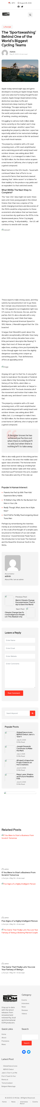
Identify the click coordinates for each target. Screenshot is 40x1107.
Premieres (5, 1041)
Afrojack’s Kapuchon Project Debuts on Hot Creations (25, 762)
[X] (29, 1052)
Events (24, 1000)
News (24, 1007)
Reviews (25, 1010)
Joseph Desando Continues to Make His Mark (24, 748)
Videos (24, 1014)
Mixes (4, 1044)
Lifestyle (7, 27)
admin (12, 52)
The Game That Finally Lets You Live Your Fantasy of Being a (18, 968)
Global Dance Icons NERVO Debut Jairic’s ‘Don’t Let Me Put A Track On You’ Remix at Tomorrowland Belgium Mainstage (9, 1076)
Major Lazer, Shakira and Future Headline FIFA (25, 776)
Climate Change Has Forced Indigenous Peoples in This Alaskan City (15, 614)
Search (25, 1029)
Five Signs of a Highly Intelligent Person (20, 921)
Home (4, 1034)
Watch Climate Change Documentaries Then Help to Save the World (25, 602)
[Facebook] (24, 1052)
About (4, 1038)
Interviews (25, 1003)
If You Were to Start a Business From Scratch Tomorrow (19, 873)
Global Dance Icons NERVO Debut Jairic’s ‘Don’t (25, 734)
